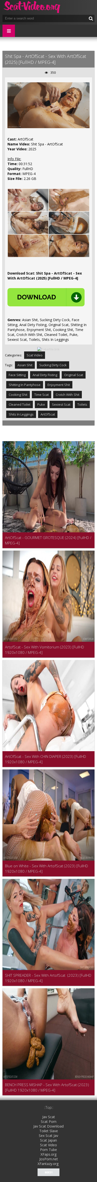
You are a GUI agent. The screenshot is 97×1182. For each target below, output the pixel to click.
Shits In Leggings (21, 414)
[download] (46, 297)
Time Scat (41, 394)
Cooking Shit (18, 394)
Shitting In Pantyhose (25, 384)
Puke (41, 404)
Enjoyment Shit (59, 384)
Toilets (82, 404)
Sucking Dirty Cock (53, 365)
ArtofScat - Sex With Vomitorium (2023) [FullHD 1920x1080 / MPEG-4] (44, 649)
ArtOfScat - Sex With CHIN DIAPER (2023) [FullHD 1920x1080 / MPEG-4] (45, 759)
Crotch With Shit (67, 394)
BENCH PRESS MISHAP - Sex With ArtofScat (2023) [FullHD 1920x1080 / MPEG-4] (47, 1087)
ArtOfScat (48, 414)
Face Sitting (17, 375)
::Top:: (48, 1107)
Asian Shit (24, 365)
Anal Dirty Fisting (45, 375)
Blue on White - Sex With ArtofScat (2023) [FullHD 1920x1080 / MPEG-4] (46, 868)
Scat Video (35, 355)
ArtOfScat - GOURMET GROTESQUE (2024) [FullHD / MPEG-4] (48, 540)
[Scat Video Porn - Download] (32, 7)
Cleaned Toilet (19, 404)
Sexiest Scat (61, 404)
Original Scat (73, 375)
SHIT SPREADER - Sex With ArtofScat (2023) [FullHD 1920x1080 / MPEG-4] (48, 978)
